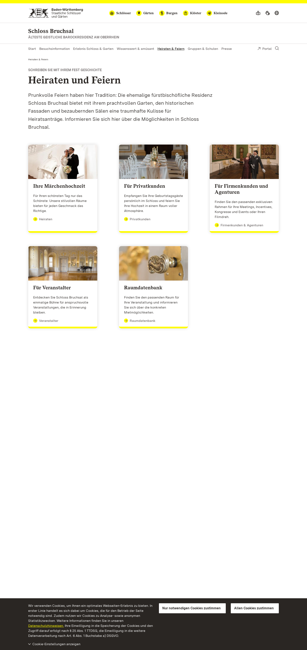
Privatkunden (140, 219)
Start (32, 49)
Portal (267, 49)
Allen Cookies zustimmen (254, 608)
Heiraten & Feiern (170, 49)
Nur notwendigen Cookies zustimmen (191, 608)
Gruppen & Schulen (203, 49)
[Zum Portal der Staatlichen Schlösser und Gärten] (55, 13)
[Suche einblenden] (277, 48)
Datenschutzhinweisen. (46, 626)
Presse (226, 49)
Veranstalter (48, 321)
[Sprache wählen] (276, 13)
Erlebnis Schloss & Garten (93, 49)
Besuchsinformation (54, 49)
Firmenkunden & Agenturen (242, 225)
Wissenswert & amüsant (135, 49)
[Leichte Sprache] (258, 13)
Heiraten (45, 219)
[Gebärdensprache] (267, 13)
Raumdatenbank (142, 321)
